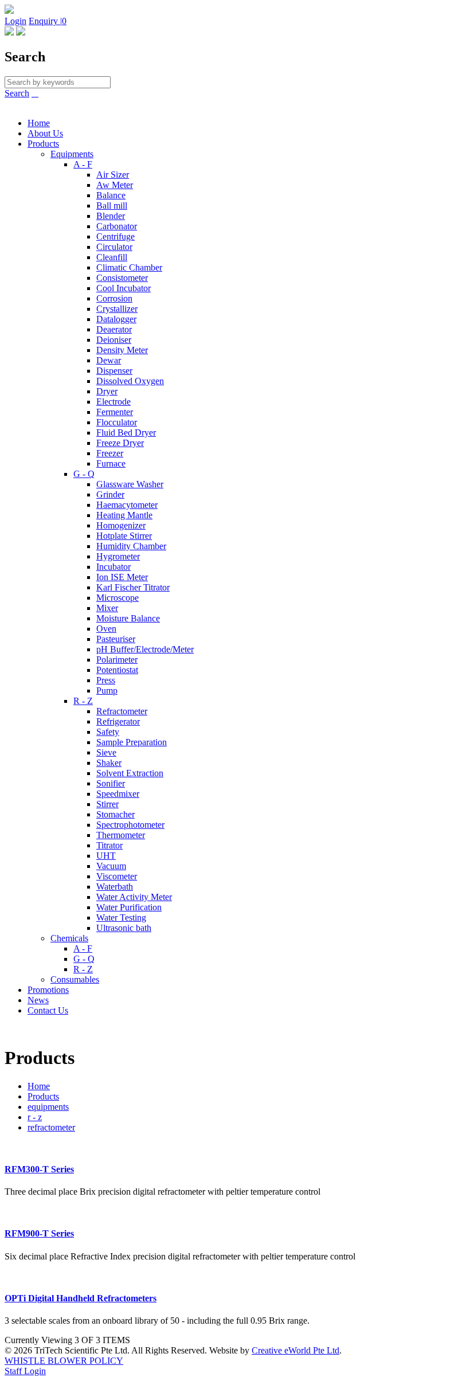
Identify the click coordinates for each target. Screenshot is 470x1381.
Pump (106, 690)
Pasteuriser (115, 639)
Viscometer (116, 876)
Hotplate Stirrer (124, 536)
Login (15, 21)
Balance (111, 195)
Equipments (71, 154)
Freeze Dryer (120, 443)
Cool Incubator (123, 288)
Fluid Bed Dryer (126, 432)
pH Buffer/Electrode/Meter (145, 649)
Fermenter (114, 412)
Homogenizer (121, 525)
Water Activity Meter (134, 897)
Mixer (107, 608)
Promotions (48, 990)
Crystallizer (117, 309)
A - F (82, 164)
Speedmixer (117, 794)
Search (17, 93)
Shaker (109, 763)
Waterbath (114, 886)
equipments (48, 1107)
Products (43, 143)
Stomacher (115, 814)
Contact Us (48, 1010)
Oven (106, 628)
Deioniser (113, 340)
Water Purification (129, 907)
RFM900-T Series (39, 1233)
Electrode (113, 401)
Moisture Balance (128, 618)
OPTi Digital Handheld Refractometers (80, 1298)
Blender (110, 216)
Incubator (113, 567)
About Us (45, 133)
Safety (107, 732)
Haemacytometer (127, 505)
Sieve (106, 752)
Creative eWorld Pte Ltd (295, 1350)
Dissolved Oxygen (130, 381)
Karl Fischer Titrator (133, 587)
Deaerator (114, 329)
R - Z (83, 701)
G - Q (84, 474)
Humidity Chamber (131, 546)
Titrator (109, 845)
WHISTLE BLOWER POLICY (64, 1361)
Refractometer (121, 711)
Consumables (74, 979)
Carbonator (116, 226)
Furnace (111, 463)
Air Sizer (112, 174)
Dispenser (114, 370)
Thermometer (120, 835)
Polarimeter (117, 659)
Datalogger (116, 319)
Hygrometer (118, 556)
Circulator (114, 247)
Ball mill (111, 205)
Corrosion (114, 298)
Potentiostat (117, 670)
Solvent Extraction (129, 773)
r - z (35, 1117)
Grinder (110, 494)
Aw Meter (114, 185)
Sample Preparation (131, 742)
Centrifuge (115, 236)
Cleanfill (111, 257)
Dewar (108, 360)
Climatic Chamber (129, 267)
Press (105, 680)
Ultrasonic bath (123, 928)
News (38, 1000)
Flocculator (116, 422)
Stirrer (107, 804)
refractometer (51, 1127)
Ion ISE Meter (122, 577)
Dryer (106, 391)
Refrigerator (118, 721)
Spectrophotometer (130, 825)
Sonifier (110, 783)
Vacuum (111, 866)
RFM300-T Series (39, 1169)
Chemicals (69, 938)
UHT (106, 855)
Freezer (109, 453)
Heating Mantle (124, 515)
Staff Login (25, 1371)
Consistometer (122, 278)
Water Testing (121, 917)
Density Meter (122, 350)
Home (39, 123)
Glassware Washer (129, 484)
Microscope (117, 598)
